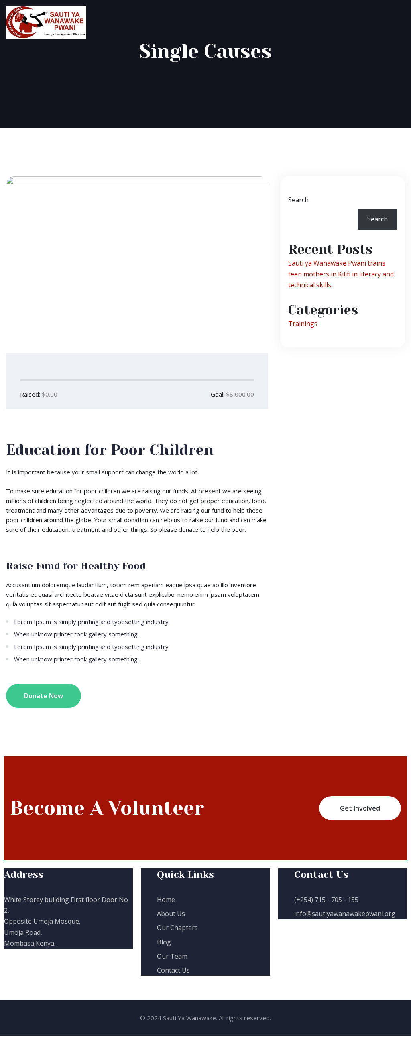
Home (166, 899)
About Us (171, 913)
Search (298, 199)
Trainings (302, 323)
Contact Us (173, 970)
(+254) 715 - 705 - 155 (326, 899)
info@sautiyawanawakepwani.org (344, 913)
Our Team (172, 956)
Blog (164, 942)
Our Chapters (177, 927)
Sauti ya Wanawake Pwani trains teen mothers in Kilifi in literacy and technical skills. (341, 274)
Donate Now (43, 695)
